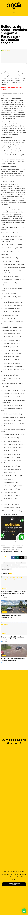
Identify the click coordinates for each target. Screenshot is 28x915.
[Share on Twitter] (21, 557)
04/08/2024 (3, 47)
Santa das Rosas (22, 567)
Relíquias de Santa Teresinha (9, 567)
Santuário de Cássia (7, 569)
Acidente (4, 612)
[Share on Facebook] (13, 557)
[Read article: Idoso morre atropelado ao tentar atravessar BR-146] (14, 606)
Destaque (4, 588)
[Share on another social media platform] (25, 557)
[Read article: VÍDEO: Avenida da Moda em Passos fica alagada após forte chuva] (14, 650)
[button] (14, 12)
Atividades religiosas (9, 562)
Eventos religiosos (6, 565)
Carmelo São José (20, 562)
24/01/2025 (4, 641)
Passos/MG (11, 47)
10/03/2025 (4, 597)
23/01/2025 (4, 663)
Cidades (4, 633)
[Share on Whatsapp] (17, 557)
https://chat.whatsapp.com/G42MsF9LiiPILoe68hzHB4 (12, 551)
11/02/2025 (4, 619)
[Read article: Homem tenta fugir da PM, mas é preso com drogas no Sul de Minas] (14, 628)
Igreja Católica (16, 565)
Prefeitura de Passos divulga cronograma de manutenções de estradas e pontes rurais (13, 593)
